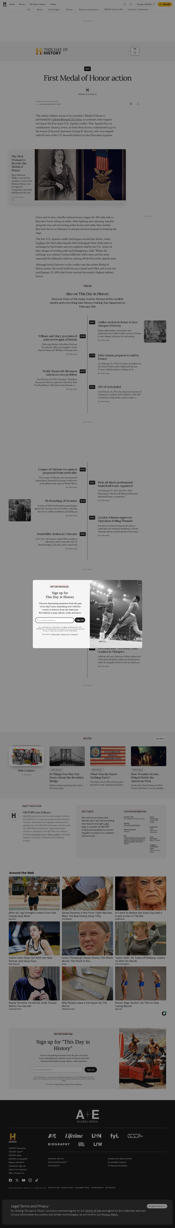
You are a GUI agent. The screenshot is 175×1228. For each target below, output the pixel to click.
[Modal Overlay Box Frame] (87, 614)
